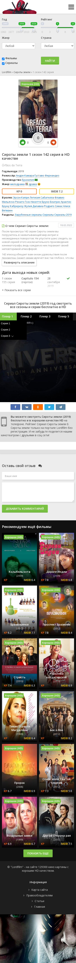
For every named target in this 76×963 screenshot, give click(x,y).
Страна (46, 38)
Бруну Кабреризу (13, 206)
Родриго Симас (53, 206)
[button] (16, 290)
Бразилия (28, 179)
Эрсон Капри (21, 197)
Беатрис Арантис (60, 202)
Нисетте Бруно (40, 202)
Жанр (6, 38)
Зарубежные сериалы (28, 214)
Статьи (39, 901)
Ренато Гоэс (22, 202)
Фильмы (11, 58)
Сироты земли (22, 72)
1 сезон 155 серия (8, 280)
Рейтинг (46, 19)
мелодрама (17, 184)
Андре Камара (25, 175)
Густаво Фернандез (46, 175)
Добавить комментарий (25, 508)
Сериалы (11, 63)
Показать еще (38, 853)
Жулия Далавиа (33, 206)
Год (4, 19)
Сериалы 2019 (63, 214)
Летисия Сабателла (42, 197)
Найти (50, 61)
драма (33, 184)
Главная (39, 906)
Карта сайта (39, 890)
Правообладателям (39, 895)
